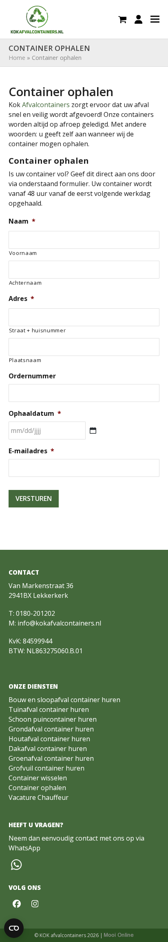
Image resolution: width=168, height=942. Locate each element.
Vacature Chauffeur (39, 797)
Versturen (33, 498)
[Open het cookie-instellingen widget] (14, 928)
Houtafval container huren (49, 738)
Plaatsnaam (25, 360)
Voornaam (23, 253)
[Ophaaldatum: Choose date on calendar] (93, 430)
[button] (122, 19)
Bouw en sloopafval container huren (64, 699)
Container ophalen (37, 787)
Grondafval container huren (51, 729)
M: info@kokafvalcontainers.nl (55, 623)
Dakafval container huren (48, 748)
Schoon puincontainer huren (53, 719)
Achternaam (25, 282)
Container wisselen (38, 777)
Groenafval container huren (51, 758)
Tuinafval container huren (49, 709)
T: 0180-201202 (32, 613)
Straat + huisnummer (37, 330)
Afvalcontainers (46, 104)
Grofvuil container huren (46, 768)
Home (17, 57)
